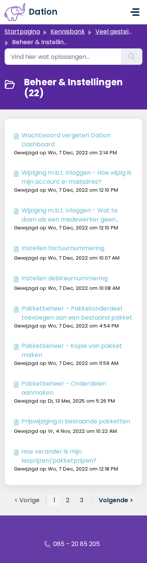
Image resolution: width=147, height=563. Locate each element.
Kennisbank (68, 31)
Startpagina (22, 31)
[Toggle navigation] (134, 12)
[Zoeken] (131, 56)
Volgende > (116, 500)
